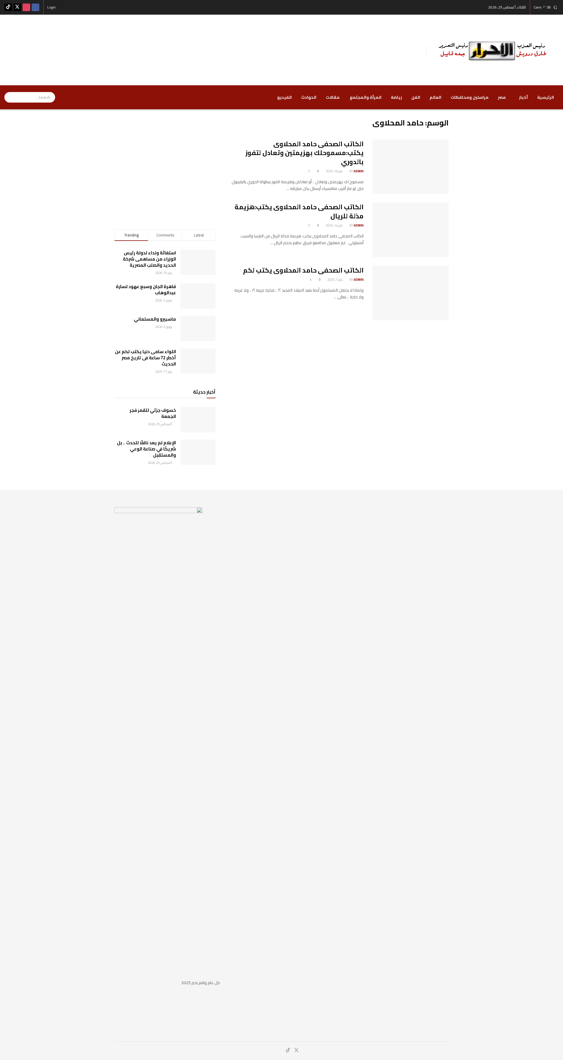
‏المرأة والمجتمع (365, 97)
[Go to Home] (493, 49)
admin (359, 171)
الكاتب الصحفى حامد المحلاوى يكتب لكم (303, 270)
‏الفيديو (284, 97)
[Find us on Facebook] (35, 7)
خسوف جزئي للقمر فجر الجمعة (153, 413)
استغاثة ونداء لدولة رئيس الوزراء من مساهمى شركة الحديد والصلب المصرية (149, 259)
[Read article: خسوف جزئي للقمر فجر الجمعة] (198, 419)
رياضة (396, 97)
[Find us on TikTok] (8, 7)
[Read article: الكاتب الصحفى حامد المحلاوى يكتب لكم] (410, 293)
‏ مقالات (333, 97)
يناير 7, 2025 (335, 280)
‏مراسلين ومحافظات (470, 97)
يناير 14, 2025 (334, 225)
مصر (502, 97)
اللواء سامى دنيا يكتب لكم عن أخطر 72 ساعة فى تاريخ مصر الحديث (145, 357)
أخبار (523, 97)
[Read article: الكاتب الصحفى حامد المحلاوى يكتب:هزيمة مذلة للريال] (410, 230)
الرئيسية (545, 97)
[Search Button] (8, 97)
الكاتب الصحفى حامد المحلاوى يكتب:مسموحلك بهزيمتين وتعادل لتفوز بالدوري (304, 153)
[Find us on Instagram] (26, 7)
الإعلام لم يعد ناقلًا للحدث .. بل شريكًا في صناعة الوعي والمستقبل (146, 448)
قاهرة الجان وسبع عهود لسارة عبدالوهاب (146, 289)
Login (52, 7)
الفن (415, 97)
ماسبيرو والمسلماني (155, 319)
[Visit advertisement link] (165, 162)
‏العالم (435, 97)
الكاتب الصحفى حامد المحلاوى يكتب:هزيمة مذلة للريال (299, 211)
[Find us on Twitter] (17, 7)
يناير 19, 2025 (334, 171)
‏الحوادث (308, 97)
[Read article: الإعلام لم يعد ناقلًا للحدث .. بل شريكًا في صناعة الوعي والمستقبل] (198, 452)
